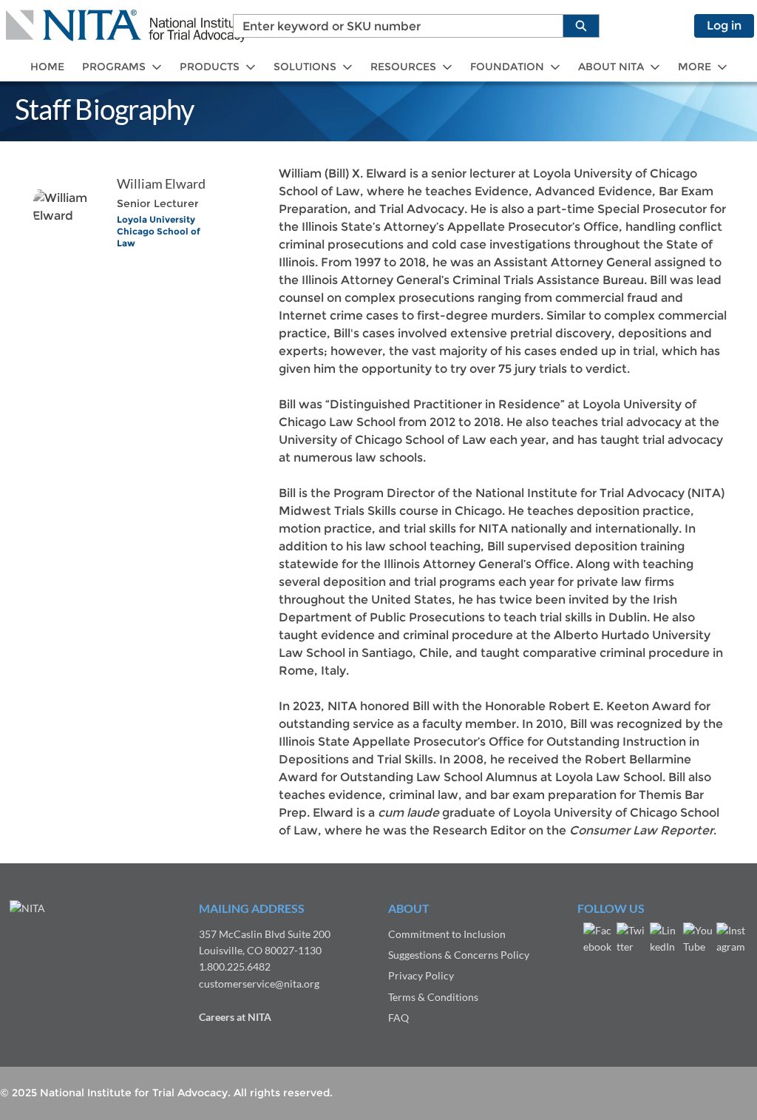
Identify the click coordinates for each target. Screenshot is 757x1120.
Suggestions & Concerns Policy (458, 954)
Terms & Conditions (433, 997)
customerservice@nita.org (259, 983)
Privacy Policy (421, 975)
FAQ (398, 1017)
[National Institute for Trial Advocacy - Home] (126, 26)
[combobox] (392, 26)
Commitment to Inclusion (447, 934)
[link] (47, 67)
